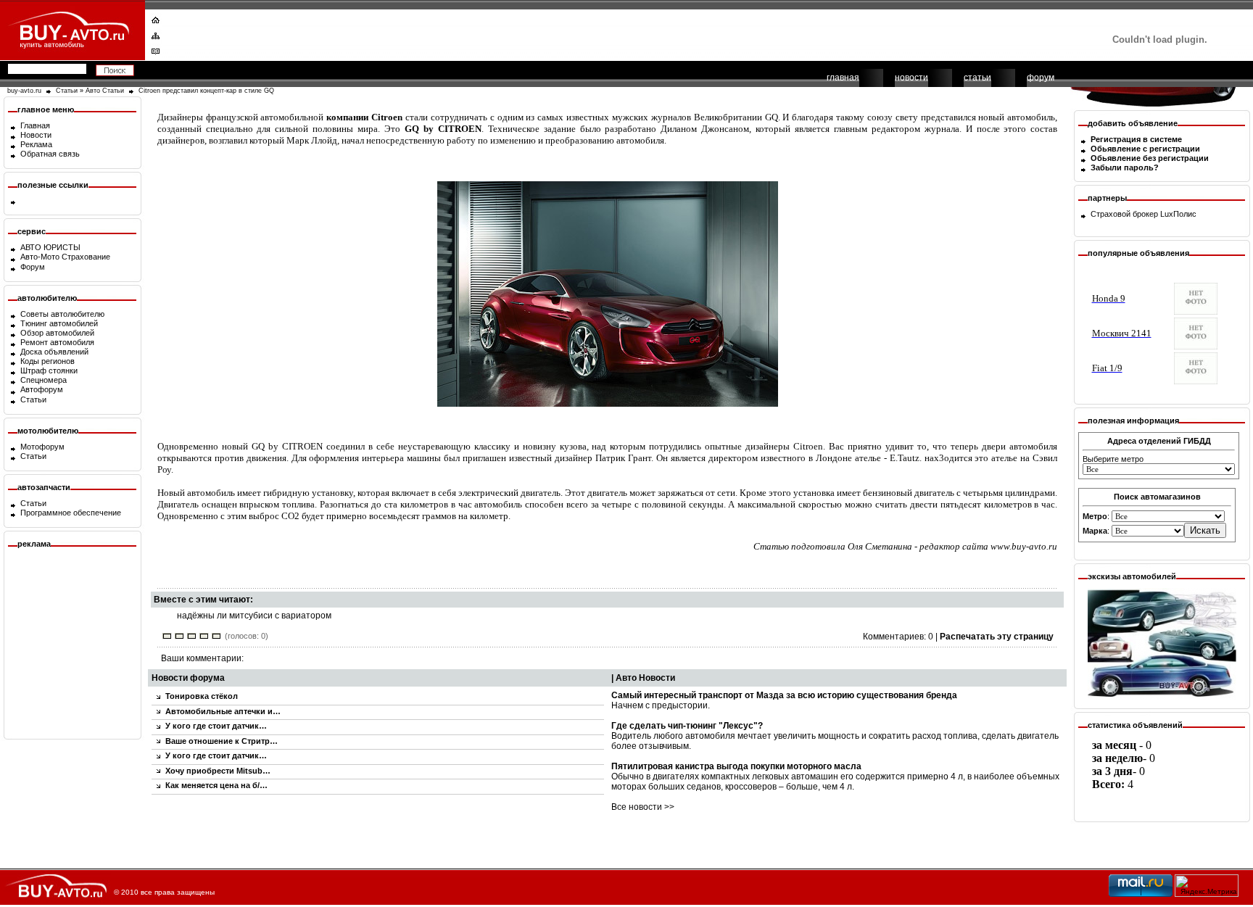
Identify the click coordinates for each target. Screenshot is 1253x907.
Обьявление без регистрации (1150, 158)
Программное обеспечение (70, 512)
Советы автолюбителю (62, 314)
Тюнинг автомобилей (59, 323)
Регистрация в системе (1136, 139)
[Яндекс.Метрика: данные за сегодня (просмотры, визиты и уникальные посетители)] (1206, 885)
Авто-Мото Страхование (65, 256)
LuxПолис (1178, 214)
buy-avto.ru (24, 90)
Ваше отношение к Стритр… (221, 741)
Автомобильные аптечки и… (223, 711)
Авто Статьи (105, 90)
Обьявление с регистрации (1145, 148)
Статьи (67, 90)
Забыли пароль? (1125, 167)
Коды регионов (47, 361)
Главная (35, 125)
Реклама (36, 144)
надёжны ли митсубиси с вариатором (254, 615)
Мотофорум (42, 446)
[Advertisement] (617, 32)
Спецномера (43, 380)
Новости (35, 135)
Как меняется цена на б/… (216, 785)
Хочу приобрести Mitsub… (217, 770)
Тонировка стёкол (201, 696)
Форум (32, 266)
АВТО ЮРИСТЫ (50, 247)
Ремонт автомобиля (57, 342)
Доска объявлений (54, 351)
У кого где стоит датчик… (216, 725)
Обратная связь (50, 153)
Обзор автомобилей (57, 332)
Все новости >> (642, 807)
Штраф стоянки (49, 370)
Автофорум (41, 389)
